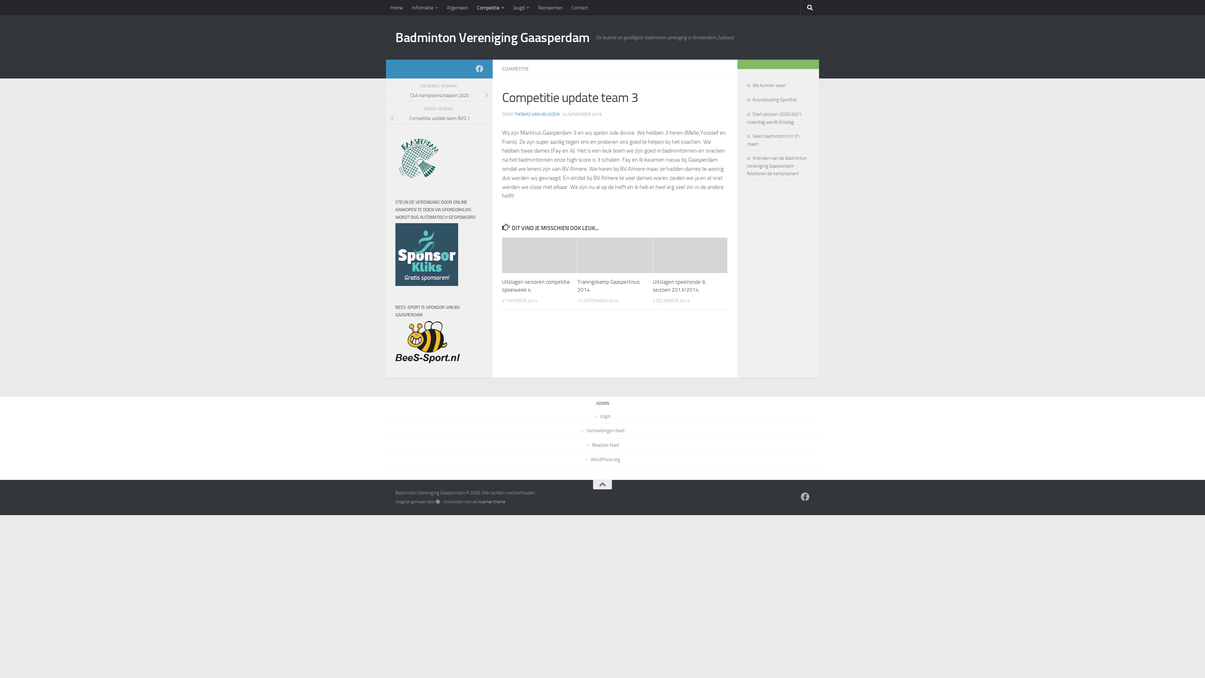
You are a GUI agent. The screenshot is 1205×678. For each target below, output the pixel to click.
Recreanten (550, 8)
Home (396, 8)
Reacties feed (605, 445)
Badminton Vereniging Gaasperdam (492, 38)
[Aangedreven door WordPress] (438, 502)
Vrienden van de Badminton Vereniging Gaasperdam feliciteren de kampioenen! (777, 165)
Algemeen (457, 8)
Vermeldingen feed (605, 430)
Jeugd (519, 8)
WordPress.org (605, 459)
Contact (579, 8)
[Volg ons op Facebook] (479, 69)
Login (605, 416)
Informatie (422, 8)
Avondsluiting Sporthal (774, 100)
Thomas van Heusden (537, 114)
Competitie (488, 8)
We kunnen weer (769, 85)
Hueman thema (491, 501)
